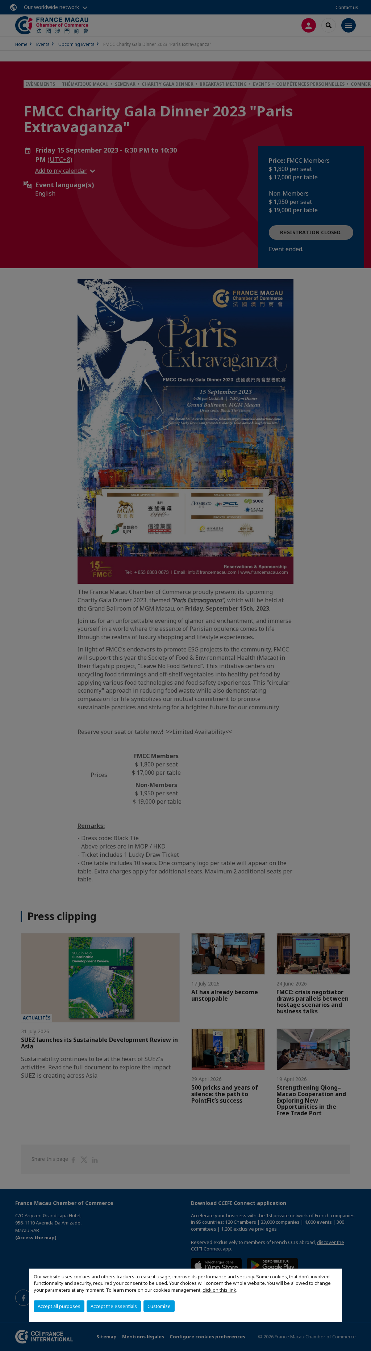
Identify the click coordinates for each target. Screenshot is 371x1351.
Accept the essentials (114, 1306)
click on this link (219, 1290)
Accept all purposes (59, 1306)
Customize (159, 1306)
